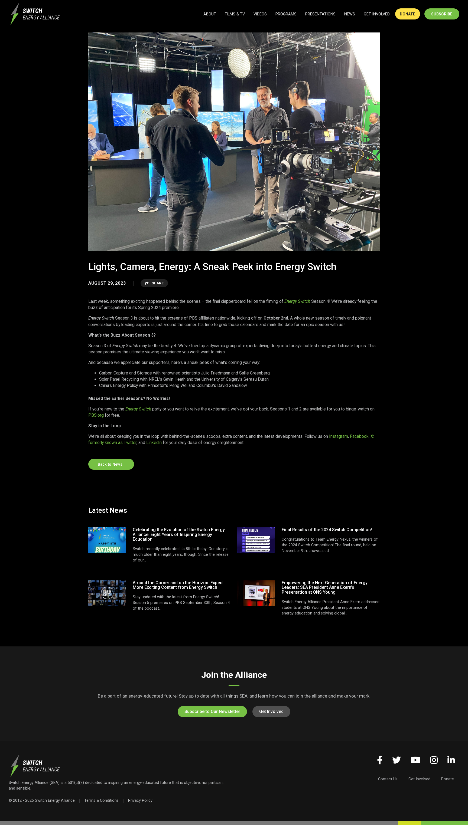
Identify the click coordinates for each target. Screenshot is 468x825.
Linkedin (154, 442)
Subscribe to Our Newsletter (212, 711)
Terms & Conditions (101, 800)
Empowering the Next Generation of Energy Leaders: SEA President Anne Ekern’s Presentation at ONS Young (325, 587)
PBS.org (96, 415)
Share (157, 283)
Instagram (338, 436)
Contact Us (388, 779)
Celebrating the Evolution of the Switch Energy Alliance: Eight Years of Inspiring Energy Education (179, 534)
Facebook (359, 436)
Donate (447, 779)
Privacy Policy (140, 800)
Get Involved (271, 711)
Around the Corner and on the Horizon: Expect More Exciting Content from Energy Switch (178, 585)
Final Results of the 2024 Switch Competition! (327, 529)
